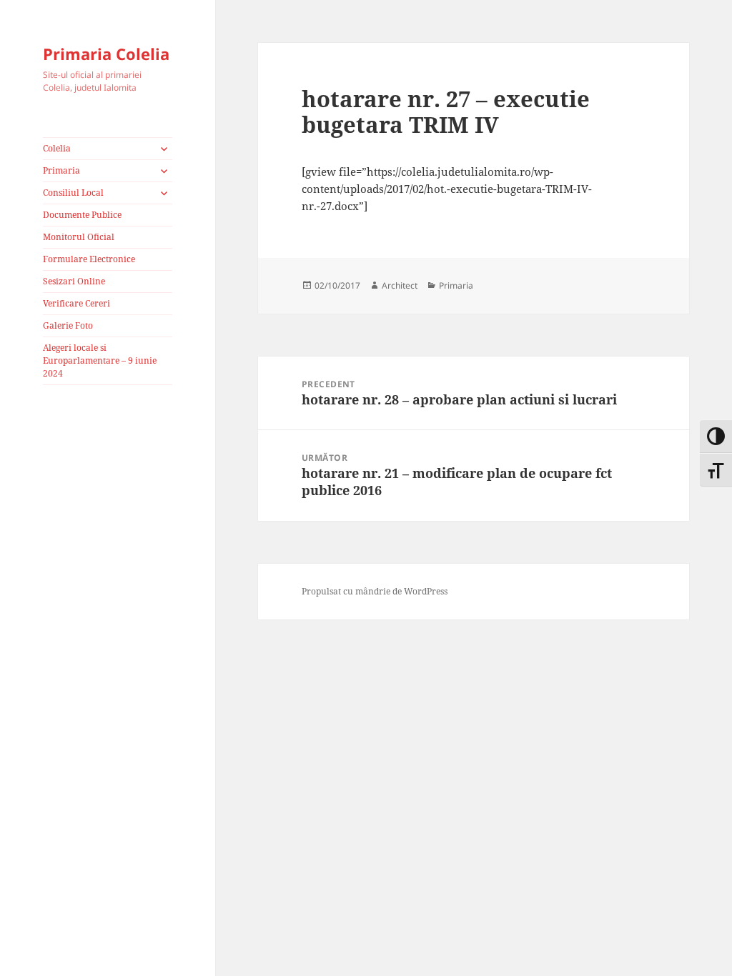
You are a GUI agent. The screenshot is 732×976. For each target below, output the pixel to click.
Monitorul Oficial (78, 237)
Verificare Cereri (76, 303)
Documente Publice (82, 215)
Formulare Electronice (89, 259)
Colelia (57, 148)
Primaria (61, 170)
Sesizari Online (74, 281)
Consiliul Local (73, 192)
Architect (399, 285)
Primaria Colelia (106, 53)
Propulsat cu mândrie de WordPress (374, 591)
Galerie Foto (68, 325)
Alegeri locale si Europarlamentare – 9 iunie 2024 (100, 360)
